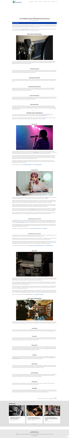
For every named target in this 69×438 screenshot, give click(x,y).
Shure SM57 (25, 164)
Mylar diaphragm (36, 152)
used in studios (31, 89)
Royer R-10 (30, 294)
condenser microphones (45, 114)
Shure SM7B (32, 228)
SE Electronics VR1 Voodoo (39, 294)
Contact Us (53, 1)
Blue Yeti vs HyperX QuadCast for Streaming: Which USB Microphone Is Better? (51, 418)
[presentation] (17, 410)
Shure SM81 (42, 245)
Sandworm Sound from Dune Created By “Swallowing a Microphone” (47, 398)
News (46, 1)
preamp (15, 226)
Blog (44, 1)
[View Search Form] (56, 1)
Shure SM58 (29, 164)
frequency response (21, 222)
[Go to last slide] (10, 414)
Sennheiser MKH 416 (50, 245)
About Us (49, 1)
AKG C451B (38, 245)
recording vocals (33, 209)
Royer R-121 (27, 294)
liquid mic (46, 197)
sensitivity (38, 79)
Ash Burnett (32, 20)
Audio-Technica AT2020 (32, 245)
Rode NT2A (45, 228)
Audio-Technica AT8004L (38, 164)
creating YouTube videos (16, 358)
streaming (51, 357)
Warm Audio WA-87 (38, 228)
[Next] (59, 414)
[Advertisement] (34, 9)
